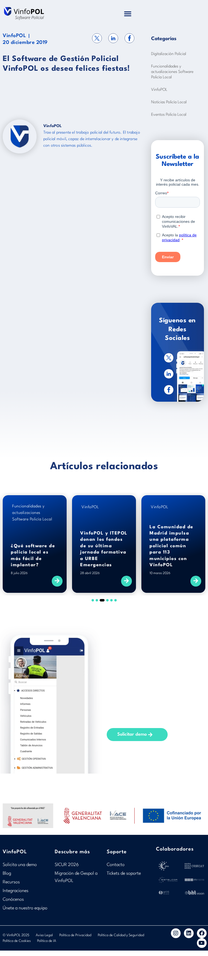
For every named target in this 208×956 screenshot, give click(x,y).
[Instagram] (176, 933)
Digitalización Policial (168, 54)
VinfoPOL (14, 35)
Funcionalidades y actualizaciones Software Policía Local (172, 72)
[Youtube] (202, 943)
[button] (128, 14)
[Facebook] (202, 933)
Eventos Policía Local (168, 115)
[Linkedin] (189, 933)
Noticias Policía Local (169, 102)
